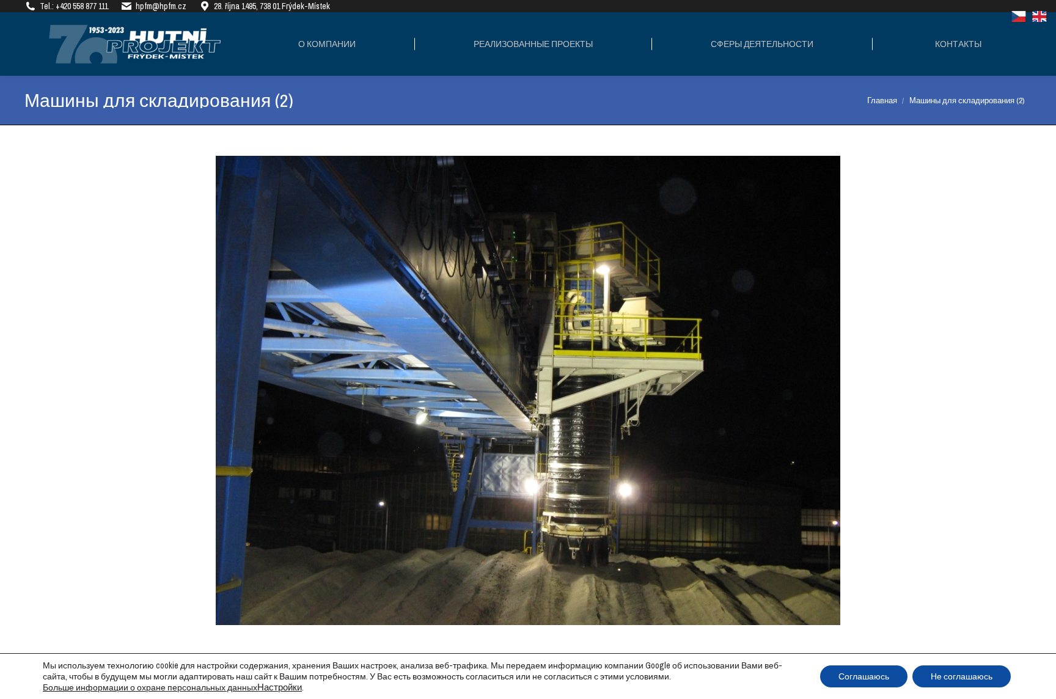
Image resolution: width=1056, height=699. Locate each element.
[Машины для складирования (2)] (528, 390)
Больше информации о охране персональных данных (150, 687)
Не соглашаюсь (961, 676)
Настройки (279, 687)
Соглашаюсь (863, 676)
